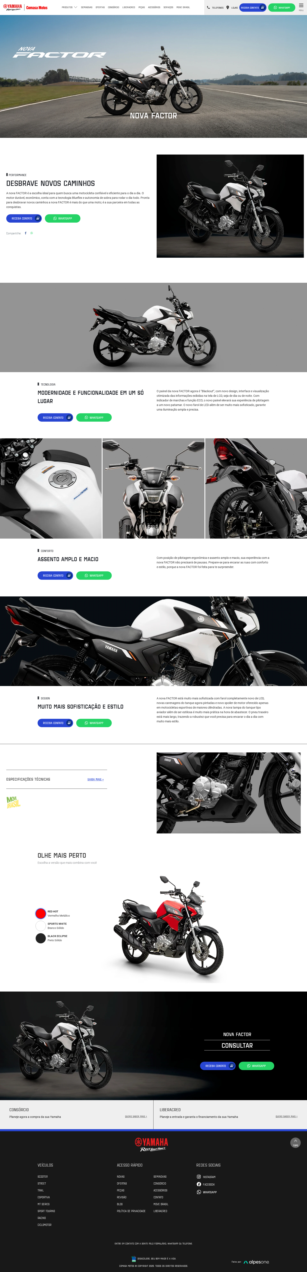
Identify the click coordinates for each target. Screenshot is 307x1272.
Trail (41, 1190)
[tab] (41, 913)
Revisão (121, 1197)
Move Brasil (183, 7)
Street (42, 1183)
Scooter (43, 1176)
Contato (158, 1197)
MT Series (43, 1204)
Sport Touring (46, 1211)
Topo (295, 1145)
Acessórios (154, 7)
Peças (141, 7)
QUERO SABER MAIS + (136, 1116)
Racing (42, 1218)
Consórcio (113, 7)
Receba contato (250, 7)
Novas (120, 1176)
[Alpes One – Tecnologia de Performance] (256, 1261)
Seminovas (86, 7)
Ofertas (100, 7)
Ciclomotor (44, 1224)
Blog (120, 1204)
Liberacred (128, 7)
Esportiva (44, 1197)
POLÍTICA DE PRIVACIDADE (131, 1211)
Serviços (168, 7)
